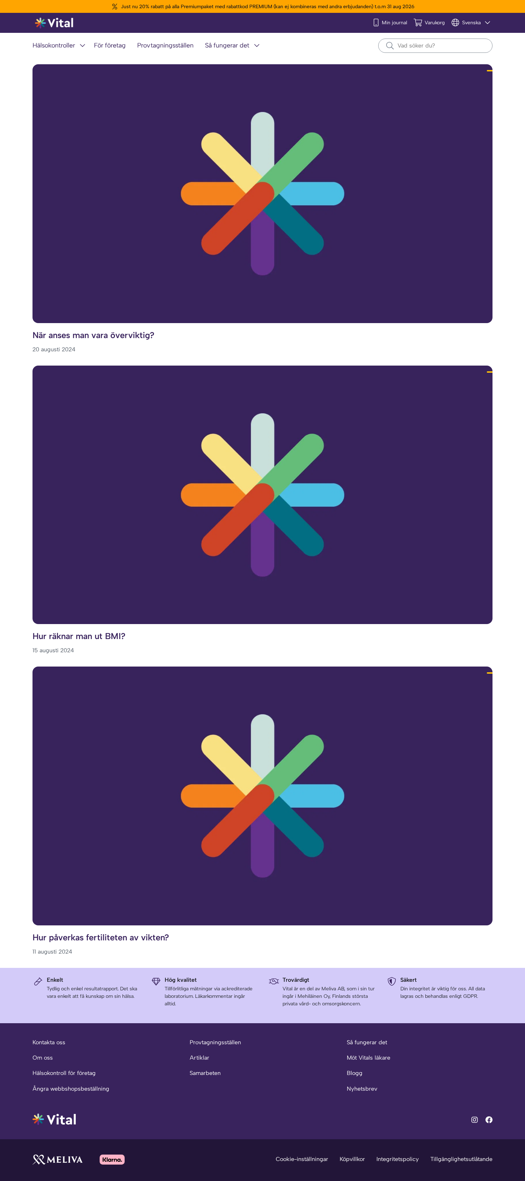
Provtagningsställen (215, 1042)
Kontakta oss (48, 1042)
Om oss (42, 1057)
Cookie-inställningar (302, 1159)
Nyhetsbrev (362, 1088)
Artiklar (199, 1057)
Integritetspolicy (397, 1159)
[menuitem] (60, 45)
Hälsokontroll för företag (64, 1073)
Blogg (354, 1073)
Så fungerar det (367, 1042)
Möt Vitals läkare (368, 1057)
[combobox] (435, 46)
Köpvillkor (352, 1159)
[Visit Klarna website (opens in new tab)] (112, 1159)
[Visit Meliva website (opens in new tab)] (57, 1159)
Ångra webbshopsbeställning (70, 1088)
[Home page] (54, 23)
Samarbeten (205, 1073)
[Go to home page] (54, 1118)
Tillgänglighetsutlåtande (461, 1159)
